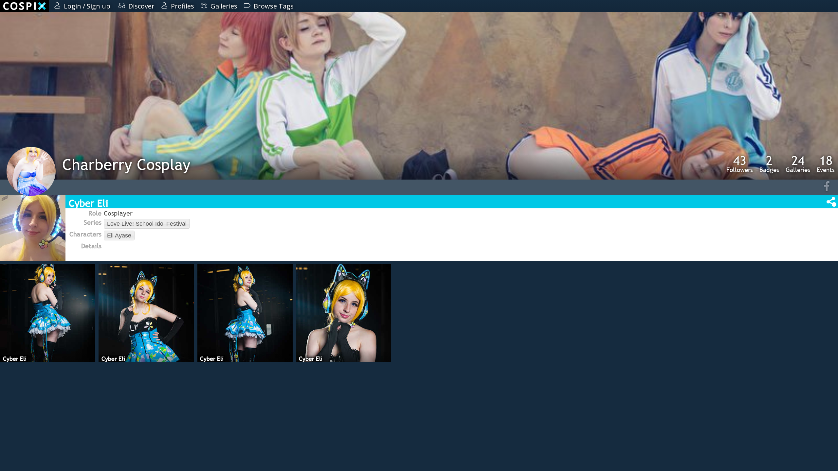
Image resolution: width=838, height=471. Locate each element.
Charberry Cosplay (126, 164)
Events (826, 163)
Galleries (798, 163)
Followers (739, 163)
